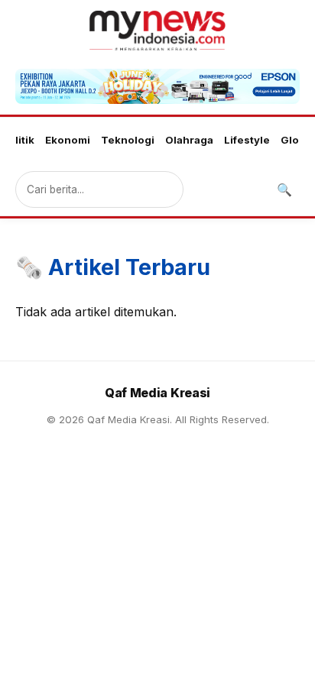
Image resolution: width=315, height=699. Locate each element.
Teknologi (127, 140)
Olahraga (189, 140)
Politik (18, 140)
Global (297, 140)
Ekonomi (67, 140)
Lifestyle (247, 140)
